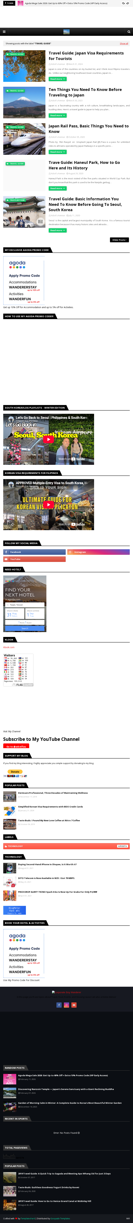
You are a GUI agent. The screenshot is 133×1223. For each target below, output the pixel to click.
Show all (124, 43)
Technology (64, 846)
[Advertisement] (66, 17)
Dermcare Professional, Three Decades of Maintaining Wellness (53, 792)
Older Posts (118, 239)
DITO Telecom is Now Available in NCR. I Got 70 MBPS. (46, 878)
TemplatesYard (28, 1218)
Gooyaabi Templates (60, 1218)
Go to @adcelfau (16, 746)
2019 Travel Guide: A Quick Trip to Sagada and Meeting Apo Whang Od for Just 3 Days (64, 1173)
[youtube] (34, 559)
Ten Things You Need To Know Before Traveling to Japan (85, 92)
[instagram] (98, 552)
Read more (56, 78)
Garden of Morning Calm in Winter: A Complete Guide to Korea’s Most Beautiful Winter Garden (70, 1102)
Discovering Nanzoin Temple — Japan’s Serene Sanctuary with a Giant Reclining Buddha (68, 3)
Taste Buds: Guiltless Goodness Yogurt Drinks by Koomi (48, 1187)
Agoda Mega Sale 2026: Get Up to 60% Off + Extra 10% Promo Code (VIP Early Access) (63, 1075)
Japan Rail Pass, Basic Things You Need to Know (89, 128)
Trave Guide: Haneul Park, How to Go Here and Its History (84, 165)
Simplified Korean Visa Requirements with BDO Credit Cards (50, 806)
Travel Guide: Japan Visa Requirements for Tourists (86, 55)
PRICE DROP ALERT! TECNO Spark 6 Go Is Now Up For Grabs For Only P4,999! (57, 891)
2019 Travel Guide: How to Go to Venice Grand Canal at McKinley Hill (54, 1201)
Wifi (128, 1218)
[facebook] (34, 552)
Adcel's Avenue (58, 64)
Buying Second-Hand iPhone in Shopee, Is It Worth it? (47, 864)
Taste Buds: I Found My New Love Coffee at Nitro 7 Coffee (49, 820)
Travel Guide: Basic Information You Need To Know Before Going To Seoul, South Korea (85, 204)
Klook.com (8, 647)
